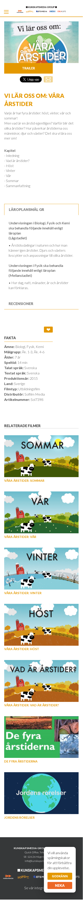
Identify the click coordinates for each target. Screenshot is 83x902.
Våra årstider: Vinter (23, 593)
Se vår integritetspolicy (41, 888)
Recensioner (21, 303)
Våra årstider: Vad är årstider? (31, 705)
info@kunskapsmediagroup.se (41, 861)
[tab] (41, 209)
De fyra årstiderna (21, 761)
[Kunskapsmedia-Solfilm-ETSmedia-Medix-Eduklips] (41, 9)
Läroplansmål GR (26, 209)
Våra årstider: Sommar (24, 480)
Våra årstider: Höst (21, 649)
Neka (60, 885)
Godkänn (60, 876)
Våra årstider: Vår (20, 537)
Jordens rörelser (19, 817)
